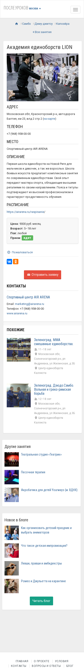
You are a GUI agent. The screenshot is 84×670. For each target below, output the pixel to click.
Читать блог (41, 601)
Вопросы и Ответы (46, 666)
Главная (22, 661)
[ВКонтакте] (9, 261)
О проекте (42, 661)
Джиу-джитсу (43, 23)
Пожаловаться (22, 252)
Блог (69, 666)
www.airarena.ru (17, 313)
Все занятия (43, 32)
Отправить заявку (44, 274)
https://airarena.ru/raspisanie (25, 212)
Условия (62, 661)
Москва (35, 8)
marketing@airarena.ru (29, 304)
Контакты (18, 666)
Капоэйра (62, 23)
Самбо (26, 23)
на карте (49, 118)
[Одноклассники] (15, 261)
